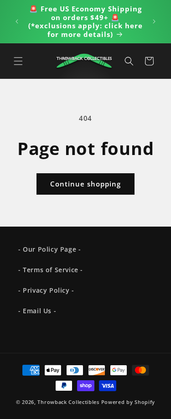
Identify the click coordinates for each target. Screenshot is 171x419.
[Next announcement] (154, 21)
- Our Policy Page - (49, 249)
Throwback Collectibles (68, 401)
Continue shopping (85, 183)
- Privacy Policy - (46, 290)
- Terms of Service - (50, 269)
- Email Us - (37, 310)
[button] (18, 61)
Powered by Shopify (128, 401)
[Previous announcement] (17, 21)
